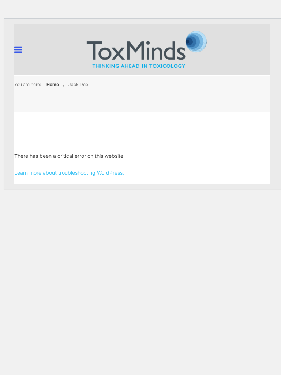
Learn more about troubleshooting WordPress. (69, 173)
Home (52, 84)
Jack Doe (78, 84)
